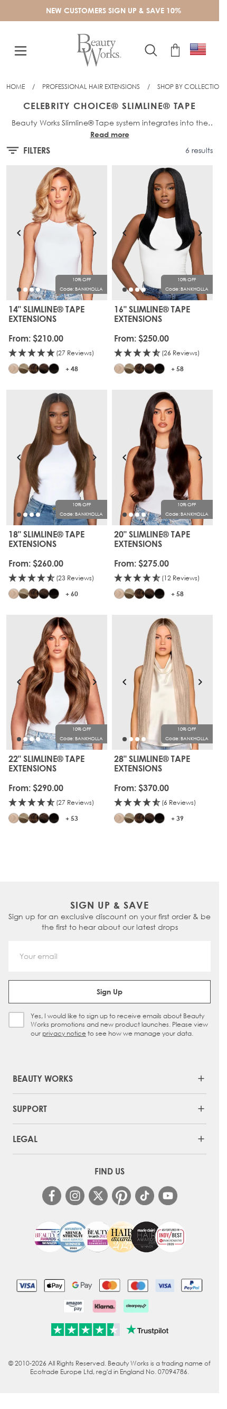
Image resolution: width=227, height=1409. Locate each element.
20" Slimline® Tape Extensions (152, 539)
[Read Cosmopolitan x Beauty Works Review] (109, 1236)
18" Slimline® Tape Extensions (46, 539)
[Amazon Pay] (74, 1306)
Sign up (109, 991)
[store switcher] (198, 49)
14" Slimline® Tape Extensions (46, 314)
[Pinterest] (121, 1195)
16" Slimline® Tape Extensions (152, 314)
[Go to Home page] (99, 50)
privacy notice (64, 1033)
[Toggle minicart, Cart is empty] (175, 50)
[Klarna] (104, 1306)
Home (15, 86)
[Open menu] (21, 51)
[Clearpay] (136, 1306)
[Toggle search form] (151, 50)
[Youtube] (167, 1195)
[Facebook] (51, 1195)
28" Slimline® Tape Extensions (152, 763)
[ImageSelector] (19, 290)
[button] (57, 353)
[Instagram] (74, 1195)
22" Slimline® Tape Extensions (46, 763)
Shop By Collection (190, 86)
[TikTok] (144, 1195)
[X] (98, 1196)
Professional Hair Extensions (91, 86)
